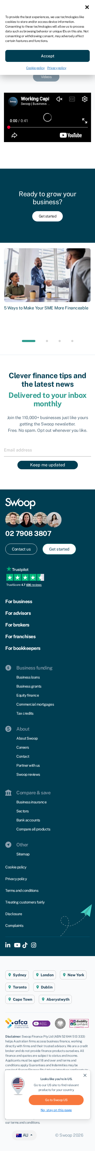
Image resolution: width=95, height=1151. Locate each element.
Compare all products (33, 829)
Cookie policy (35, 68)
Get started (47, 216)
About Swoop (27, 738)
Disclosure (13, 914)
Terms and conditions (21, 890)
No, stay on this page (56, 1110)
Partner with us (28, 765)
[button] (87, 6)
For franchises (20, 636)
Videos (46, 77)
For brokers (17, 625)
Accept (47, 56)
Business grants (28, 686)
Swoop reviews (28, 774)
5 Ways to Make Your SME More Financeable (46, 307)
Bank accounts (28, 820)
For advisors (18, 613)
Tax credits (25, 713)
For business (18, 601)
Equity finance (27, 695)
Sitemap (23, 854)
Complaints (14, 925)
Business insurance (31, 802)
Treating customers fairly (25, 902)
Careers (22, 747)
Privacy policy (56, 68)
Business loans (28, 677)
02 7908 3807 (28, 533)
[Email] (47, 450)
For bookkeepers (22, 648)
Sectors (22, 811)
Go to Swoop (56, 1100)
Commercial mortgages (35, 704)
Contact (22, 756)
